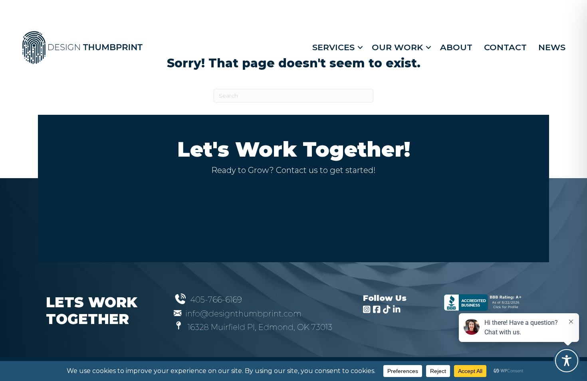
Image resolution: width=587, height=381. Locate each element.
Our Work (397, 47)
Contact (505, 47)
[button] (360, 47)
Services (333, 47)
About (456, 47)
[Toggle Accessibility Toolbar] (566, 360)
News (551, 47)
